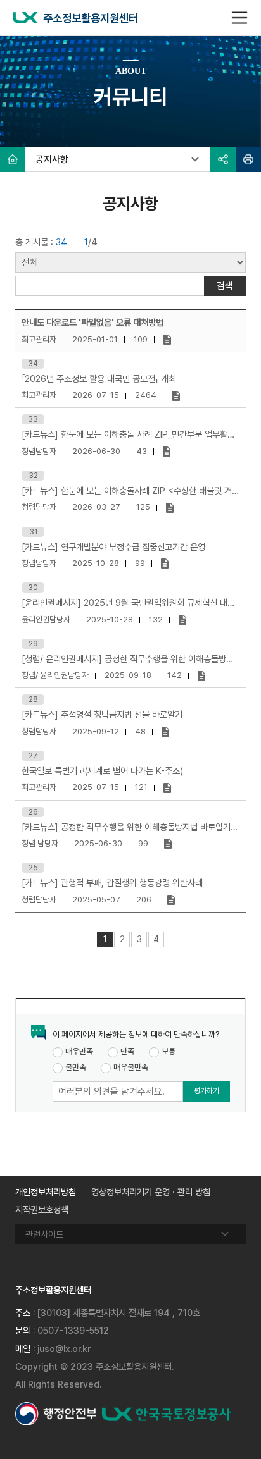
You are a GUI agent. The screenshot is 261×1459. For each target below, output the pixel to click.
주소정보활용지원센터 (90, 18)
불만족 (75, 1067)
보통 (168, 1051)
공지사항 (51, 159)
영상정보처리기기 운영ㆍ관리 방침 (150, 1191)
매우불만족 (130, 1067)
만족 (127, 1051)
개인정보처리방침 (45, 1191)
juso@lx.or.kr (64, 1348)
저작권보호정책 (41, 1209)
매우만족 (79, 1051)
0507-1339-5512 (73, 1330)
